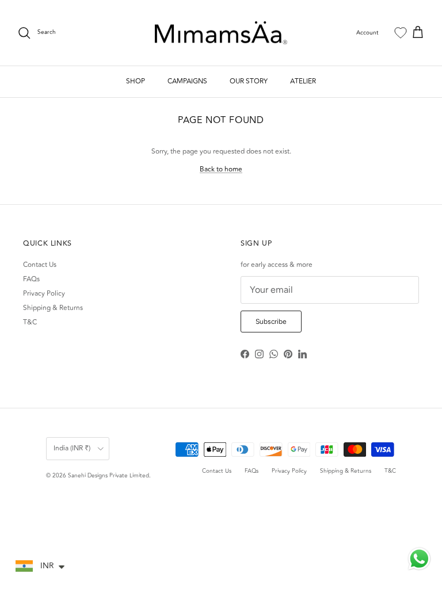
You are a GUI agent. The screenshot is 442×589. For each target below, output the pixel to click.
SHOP (135, 81)
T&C (30, 322)
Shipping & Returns (53, 308)
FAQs (31, 279)
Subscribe (271, 322)
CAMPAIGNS (187, 81)
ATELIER (303, 81)
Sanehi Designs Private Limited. (109, 475)
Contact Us (39, 264)
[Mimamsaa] (221, 33)
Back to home (221, 169)
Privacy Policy (44, 293)
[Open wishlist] (400, 32)
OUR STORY (249, 81)
